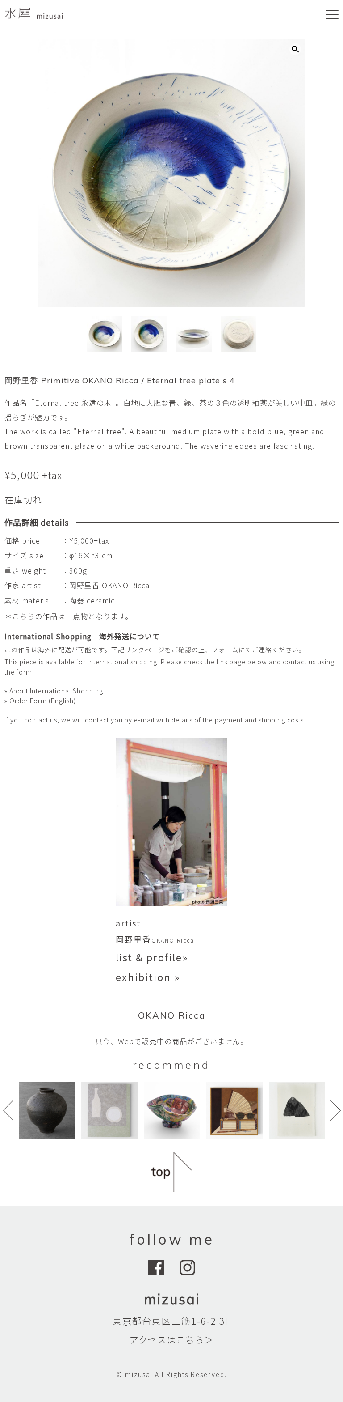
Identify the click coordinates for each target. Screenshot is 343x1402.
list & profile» (152, 957)
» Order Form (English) (40, 700)
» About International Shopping (53, 690)
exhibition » (148, 976)
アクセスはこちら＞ (171, 1339)
